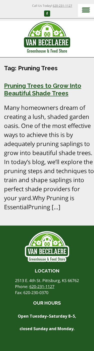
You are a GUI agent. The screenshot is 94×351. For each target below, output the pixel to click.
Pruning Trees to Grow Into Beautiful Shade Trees (42, 89)
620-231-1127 (62, 6)
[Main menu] (86, 10)
